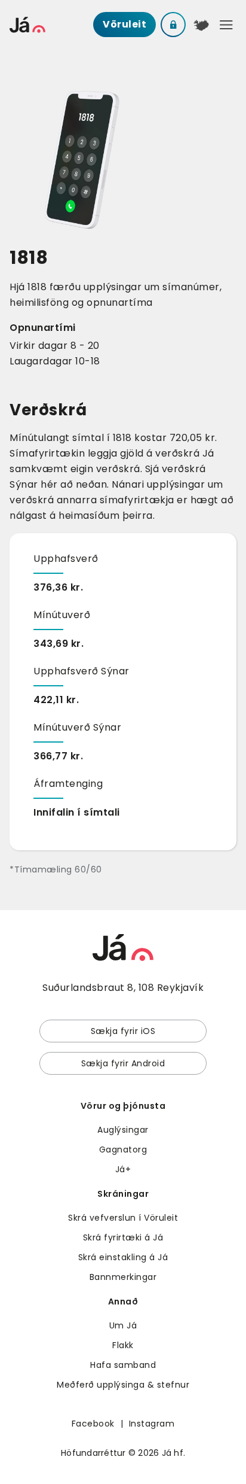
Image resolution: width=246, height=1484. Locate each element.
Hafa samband (123, 1365)
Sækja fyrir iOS (123, 1031)
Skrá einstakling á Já (123, 1257)
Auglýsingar (123, 1130)
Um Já (123, 1325)
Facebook (93, 1424)
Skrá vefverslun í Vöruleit (123, 1218)
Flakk (123, 1345)
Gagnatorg (123, 1149)
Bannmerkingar (123, 1277)
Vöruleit (124, 24)
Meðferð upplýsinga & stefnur (123, 1385)
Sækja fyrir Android (123, 1063)
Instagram (152, 1424)
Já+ (123, 1169)
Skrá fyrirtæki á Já (123, 1237)
